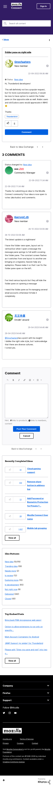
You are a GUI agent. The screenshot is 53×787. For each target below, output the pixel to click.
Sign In (43, 6)
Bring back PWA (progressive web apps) (23, 620)
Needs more (10, 571)
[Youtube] (15, 713)
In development (12, 585)
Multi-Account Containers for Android (22, 637)
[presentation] (7, 380)
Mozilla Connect (16, 6)
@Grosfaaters (11, 338)
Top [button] (3, 780)
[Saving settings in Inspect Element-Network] (37, 147)
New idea (18, 79)
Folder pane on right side (18, 52)
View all (12, 538)
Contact (35, 743)
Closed (8, 598)
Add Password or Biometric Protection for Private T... (37, 502)
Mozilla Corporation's (15, 749)
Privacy (6, 743)
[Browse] (5, 6)
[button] (8, 123)
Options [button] (49, 40)
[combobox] (26, 23)
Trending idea (11, 566)
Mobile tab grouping (37, 528)
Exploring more (11, 580)
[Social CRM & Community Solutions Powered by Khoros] (44, 781)
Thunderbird (11, 117)
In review (9, 575)
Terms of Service (27, 739)
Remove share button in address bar (36, 485)
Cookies (20, 743)
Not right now (11, 589)
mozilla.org (7, 739)
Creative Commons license (14, 762)
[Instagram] (9, 713)
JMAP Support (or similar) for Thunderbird (24, 643)
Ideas (6, 39)
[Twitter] (4, 713)
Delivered (9, 594)
